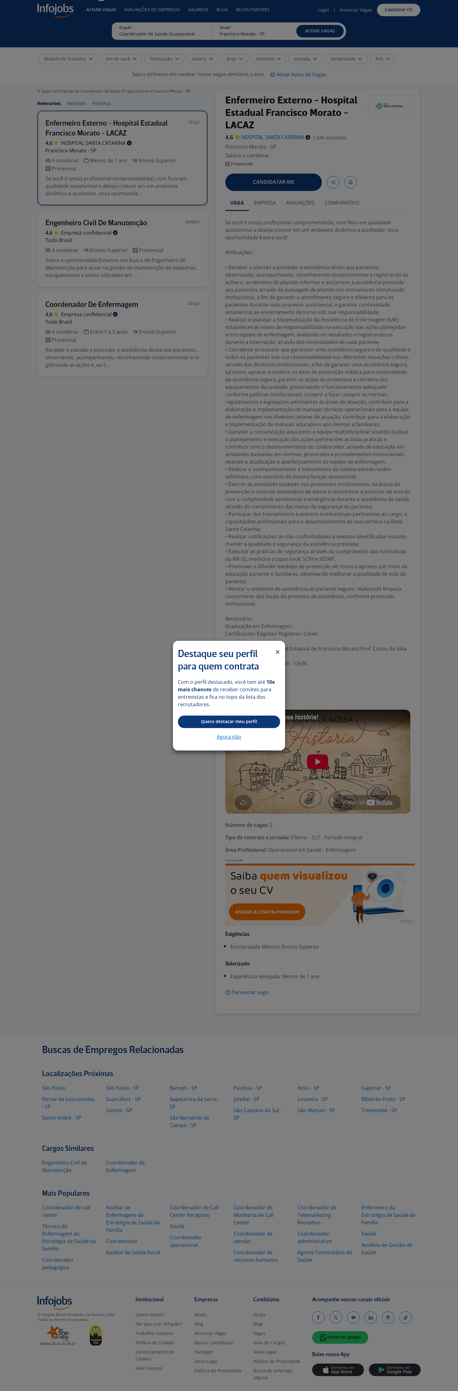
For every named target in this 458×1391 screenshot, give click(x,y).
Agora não (229, 736)
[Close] (277, 652)
